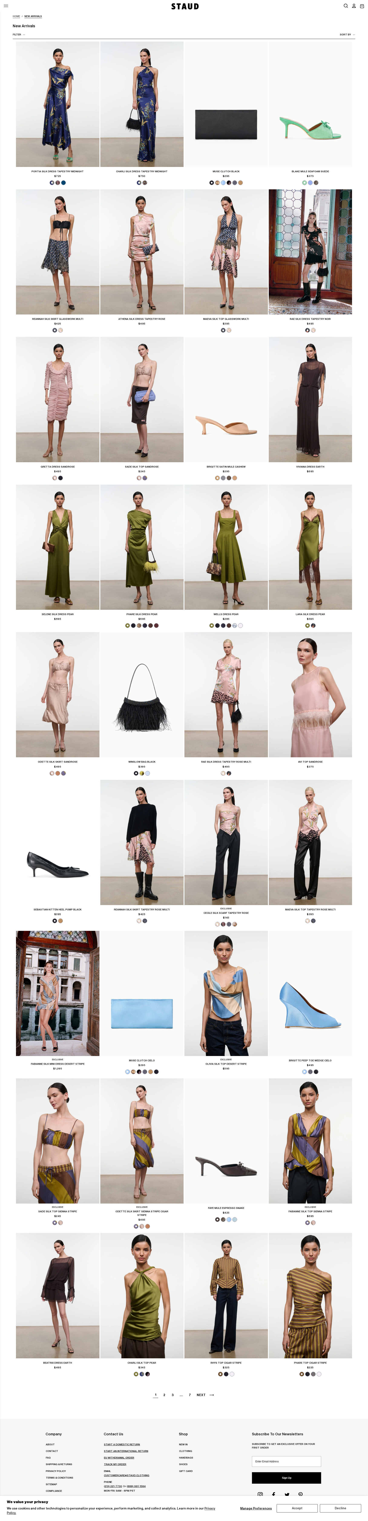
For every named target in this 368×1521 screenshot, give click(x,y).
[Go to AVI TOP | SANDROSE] (310, 694)
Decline (340, 1508)
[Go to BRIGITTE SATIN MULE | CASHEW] (226, 399)
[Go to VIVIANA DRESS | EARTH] (310, 399)
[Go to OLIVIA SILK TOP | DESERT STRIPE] (226, 993)
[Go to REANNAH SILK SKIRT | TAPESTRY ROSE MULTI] (142, 842)
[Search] (346, 6)
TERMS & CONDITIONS (59, 1477)
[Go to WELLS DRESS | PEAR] (226, 547)
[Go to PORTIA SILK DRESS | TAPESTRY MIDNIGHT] (57, 104)
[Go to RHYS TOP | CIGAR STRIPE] (226, 1295)
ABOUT (50, 1444)
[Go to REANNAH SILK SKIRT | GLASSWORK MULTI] (57, 251)
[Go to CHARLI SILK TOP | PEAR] (142, 1295)
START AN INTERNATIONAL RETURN (126, 1451)
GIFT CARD (186, 1471)
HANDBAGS (186, 1457)
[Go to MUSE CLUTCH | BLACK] (226, 104)
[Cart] (362, 6)
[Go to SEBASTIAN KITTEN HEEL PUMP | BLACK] (57, 842)
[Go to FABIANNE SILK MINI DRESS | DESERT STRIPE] (57, 993)
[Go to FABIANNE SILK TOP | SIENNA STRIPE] (310, 1141)
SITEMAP (51, 1484)
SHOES (183, 1464)
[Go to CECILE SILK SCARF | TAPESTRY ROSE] (226, 842)
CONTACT (52, 1451)
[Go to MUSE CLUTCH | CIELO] (142, 993)
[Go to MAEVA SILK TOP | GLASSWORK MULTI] (226, 251)
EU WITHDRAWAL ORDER (119, 1457)
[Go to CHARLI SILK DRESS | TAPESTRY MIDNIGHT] (142, 104)
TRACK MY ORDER (115, 1464)
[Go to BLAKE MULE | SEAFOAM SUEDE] (310, 104)
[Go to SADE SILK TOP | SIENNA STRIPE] (57, 1141)
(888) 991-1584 (136, 1486)
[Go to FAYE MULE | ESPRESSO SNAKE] (226, 1141)
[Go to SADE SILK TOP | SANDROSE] (142, 399)
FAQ (48, 1457)
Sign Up (286, 1477)
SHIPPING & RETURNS (59, 1464)
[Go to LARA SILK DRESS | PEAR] (310, 547)
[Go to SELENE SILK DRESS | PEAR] (57, 547)
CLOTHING (185, 1451)
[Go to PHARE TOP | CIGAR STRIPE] (310, 1295)
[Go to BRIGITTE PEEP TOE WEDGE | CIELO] (310, 993)
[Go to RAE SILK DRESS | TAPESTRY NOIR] (310, 251)
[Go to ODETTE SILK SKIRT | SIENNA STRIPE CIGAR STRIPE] (142, 1141)
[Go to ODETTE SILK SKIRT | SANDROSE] (57, 694)
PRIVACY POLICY (56, 1471)
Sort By (345, 34)
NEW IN (183, 1444)
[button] (354, 6)
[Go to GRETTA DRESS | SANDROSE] (57, 399)
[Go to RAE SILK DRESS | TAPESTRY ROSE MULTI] (226, 694)
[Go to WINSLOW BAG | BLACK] (142, 694)
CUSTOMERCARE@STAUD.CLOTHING (126, 1475)
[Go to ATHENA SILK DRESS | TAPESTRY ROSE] (142, 251)
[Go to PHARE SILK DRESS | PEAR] (142, 547)
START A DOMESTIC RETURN (122, 1444)
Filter (17, 34)
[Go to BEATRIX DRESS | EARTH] (57, 1295)
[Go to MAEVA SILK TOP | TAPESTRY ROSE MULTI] (310, 842)
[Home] (184, 6)
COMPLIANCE (54, 1491)
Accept (297, 1508)
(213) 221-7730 (113, 1486)
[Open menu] (6, 6)
